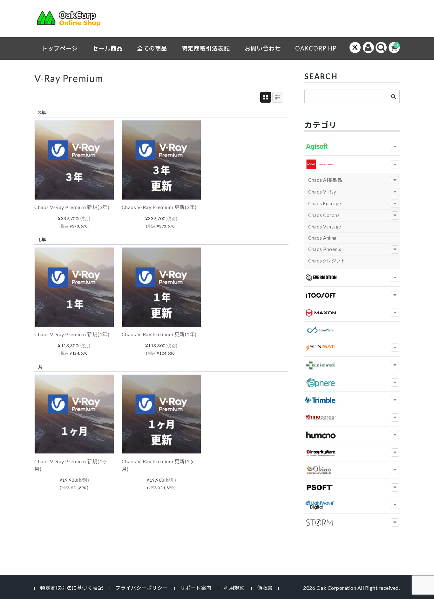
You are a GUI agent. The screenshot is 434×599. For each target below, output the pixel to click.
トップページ (60, 48)
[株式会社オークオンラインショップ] (72, 20)
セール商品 (107, 48)
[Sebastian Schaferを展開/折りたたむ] (395, 522)
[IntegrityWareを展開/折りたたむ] (395, 452)
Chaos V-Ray (322, 191)
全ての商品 (152, 48)
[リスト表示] (277, 97)
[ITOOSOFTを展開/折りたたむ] (395, 295)
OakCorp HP (315, 48)
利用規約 (234, 588)
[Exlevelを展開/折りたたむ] (395, 365)
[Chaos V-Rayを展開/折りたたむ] (395, 192)
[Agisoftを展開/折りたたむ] (395, 147)
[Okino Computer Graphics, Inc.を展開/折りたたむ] (395, 470)
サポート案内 (196, 588)
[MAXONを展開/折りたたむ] (395, 313)
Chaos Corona (324, 215)
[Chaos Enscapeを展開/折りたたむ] (395, 204)
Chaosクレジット (326, 260)
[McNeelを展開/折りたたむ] (395, 417)
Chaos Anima (322, 238)
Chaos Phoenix (324, 249)
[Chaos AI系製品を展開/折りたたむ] (395, 180)
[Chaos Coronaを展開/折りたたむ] (395, 215)
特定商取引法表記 (206, 48)
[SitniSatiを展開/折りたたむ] (395, 348)
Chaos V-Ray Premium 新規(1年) (71, 334)
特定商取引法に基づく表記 (71, 588)
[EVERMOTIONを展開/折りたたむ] (395, 278)
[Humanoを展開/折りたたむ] (395, 435)
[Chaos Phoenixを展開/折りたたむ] (395, 249)
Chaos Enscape (324, 203)
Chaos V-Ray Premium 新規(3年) (71, 207)
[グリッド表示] (265, 97)
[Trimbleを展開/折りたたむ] (395, 400)
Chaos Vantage (324, 226)
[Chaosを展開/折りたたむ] (395, 164)
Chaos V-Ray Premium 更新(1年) (159, 334)
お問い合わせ (263, 48)
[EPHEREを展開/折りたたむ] (395, 382)
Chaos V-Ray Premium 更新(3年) (159, 207)
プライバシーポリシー (141, 588)
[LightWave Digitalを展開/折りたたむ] (395, 505)
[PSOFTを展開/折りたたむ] (395, 487)
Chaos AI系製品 (325, 180)
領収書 (265, 588)
